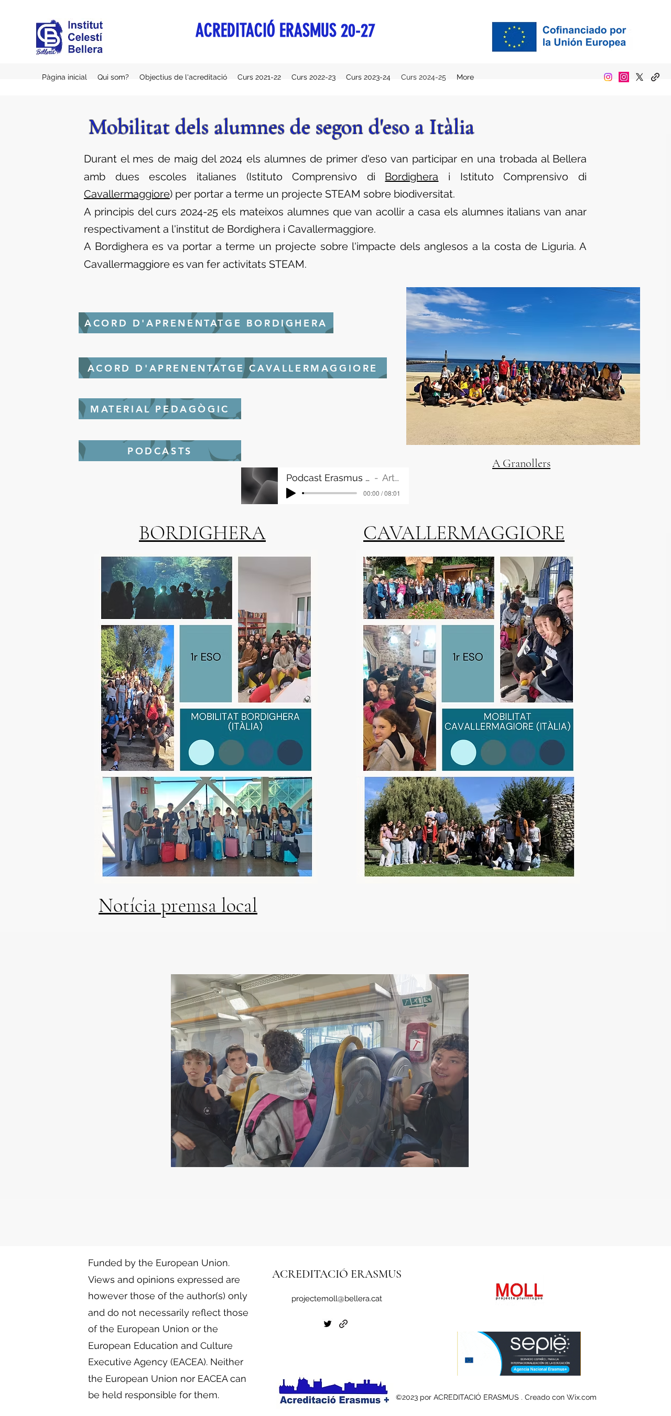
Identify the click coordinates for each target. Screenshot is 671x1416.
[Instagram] (608, 77)
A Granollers (521, 463)
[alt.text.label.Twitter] (639, 77)
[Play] (291, 493)
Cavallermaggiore (127, 194)
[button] (320, 1070)
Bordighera (411, 176)
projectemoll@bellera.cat (336, 1298)
